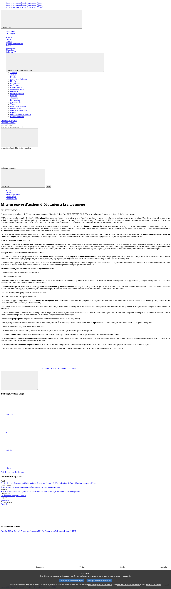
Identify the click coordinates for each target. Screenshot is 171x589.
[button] (36, 522)
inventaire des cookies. (153, 585)
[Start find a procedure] (19, 137)
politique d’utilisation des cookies (128, 585)
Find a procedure (7, 125)
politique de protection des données (100, 585)
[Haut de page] (19, 380)
